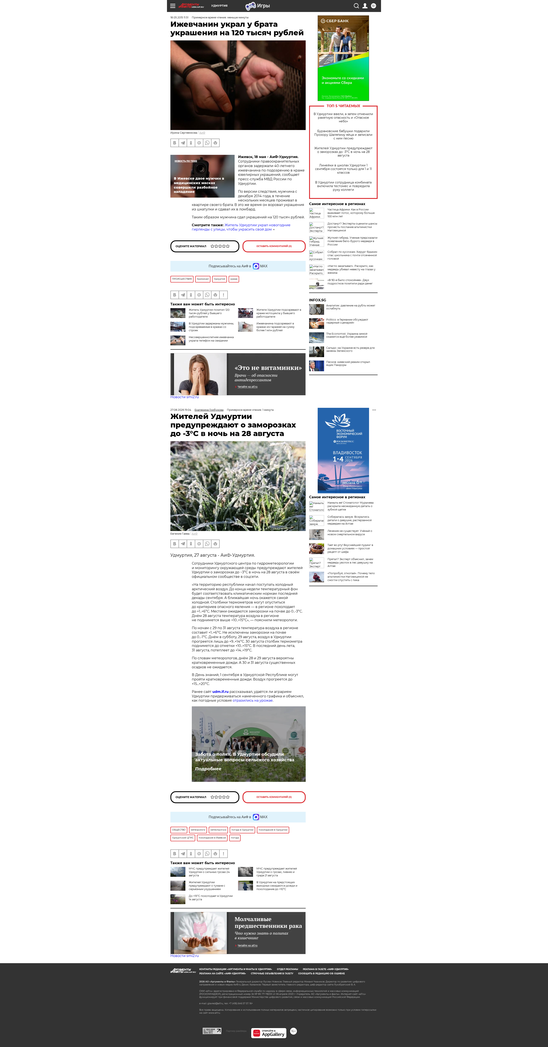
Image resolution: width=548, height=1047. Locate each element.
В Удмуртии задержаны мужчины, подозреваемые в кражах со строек (211, 327)
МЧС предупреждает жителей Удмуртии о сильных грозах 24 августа (209, 872)
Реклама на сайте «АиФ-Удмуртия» (222, 973)
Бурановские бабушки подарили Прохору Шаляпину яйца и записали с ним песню (343, 134)
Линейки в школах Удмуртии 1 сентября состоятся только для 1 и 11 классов (343, 169)
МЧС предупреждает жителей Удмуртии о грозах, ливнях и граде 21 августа (276, 872)
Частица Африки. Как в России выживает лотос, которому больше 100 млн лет (351, 213)
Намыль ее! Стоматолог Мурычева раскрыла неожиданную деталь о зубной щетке (351, 506)
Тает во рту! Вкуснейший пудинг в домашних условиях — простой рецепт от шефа (350, 548)
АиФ (202, 132)
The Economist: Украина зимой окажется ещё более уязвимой (346, 335)
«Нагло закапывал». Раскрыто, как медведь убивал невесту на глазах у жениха (351, 269)
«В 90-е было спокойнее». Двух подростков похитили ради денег (350, 281)
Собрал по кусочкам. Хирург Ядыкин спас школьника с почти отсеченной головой (352, 255)
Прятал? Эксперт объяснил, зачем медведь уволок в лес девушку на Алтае (350, 563)
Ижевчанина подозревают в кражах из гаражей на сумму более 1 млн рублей (275, 327)
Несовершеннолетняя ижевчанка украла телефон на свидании (211, 339)
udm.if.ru (220, 692)
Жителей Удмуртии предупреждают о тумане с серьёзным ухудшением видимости (197, 887)
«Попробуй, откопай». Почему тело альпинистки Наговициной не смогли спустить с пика (351, 577)
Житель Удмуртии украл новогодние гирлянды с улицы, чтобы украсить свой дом (241, 227)
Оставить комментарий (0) (274, 246)
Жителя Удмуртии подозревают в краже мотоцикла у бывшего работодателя (278, 313)
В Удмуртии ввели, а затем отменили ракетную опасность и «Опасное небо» (343, 117)
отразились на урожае (253, 700)
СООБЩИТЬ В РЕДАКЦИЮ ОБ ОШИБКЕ (321, 973)
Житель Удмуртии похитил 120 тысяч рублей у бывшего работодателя (209, 313)
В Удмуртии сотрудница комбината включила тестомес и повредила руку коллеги (343, 186)
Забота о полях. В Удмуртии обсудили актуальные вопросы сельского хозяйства (244, 757)
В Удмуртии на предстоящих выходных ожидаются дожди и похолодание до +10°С (276, 886)
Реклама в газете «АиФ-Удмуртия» (326, 969)
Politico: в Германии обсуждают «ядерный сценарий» (347, 321)
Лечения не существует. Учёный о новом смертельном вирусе (350, 532)
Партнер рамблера (236, 1031)
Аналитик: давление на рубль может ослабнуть (350, 307)
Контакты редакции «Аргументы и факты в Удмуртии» (235, 969)
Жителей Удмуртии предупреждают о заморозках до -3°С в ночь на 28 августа (343, 151)
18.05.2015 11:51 (179, 17)
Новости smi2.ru (184, 397)
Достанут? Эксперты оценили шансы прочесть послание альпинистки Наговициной (352, 227)
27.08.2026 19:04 (180, 409)
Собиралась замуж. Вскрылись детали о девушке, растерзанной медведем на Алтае (350, 520)
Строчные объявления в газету (272, 973)
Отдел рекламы (287, 969)
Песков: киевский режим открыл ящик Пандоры (348, 364)
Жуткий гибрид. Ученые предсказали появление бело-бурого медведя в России (352, 241)
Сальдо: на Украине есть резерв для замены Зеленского (350, 349)
